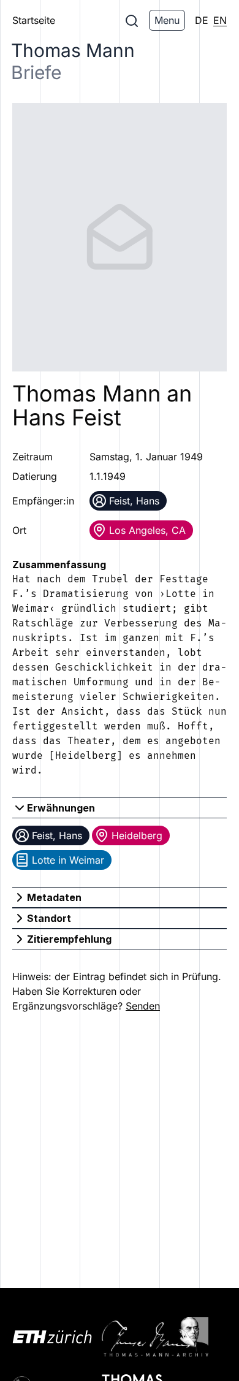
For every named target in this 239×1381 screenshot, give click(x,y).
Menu (167, 20)
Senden (143, 1006)
